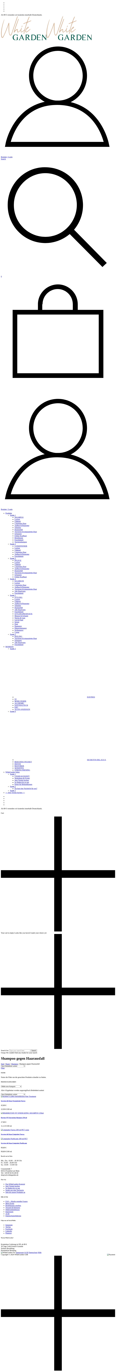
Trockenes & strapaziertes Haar (25, 532)
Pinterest (8, 1233)
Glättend (17, 521)
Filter (3, 1068)
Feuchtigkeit (18, 540)
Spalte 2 (13, 544)
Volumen (17, 528)
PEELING (18, 636)
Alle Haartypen (19, 591)
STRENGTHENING (22, 770)
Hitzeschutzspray (20, 628)
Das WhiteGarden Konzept (15, 1184)
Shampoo (14, 1064)
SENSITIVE (19, 768)
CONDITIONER (20, 546)
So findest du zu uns (21, 782)
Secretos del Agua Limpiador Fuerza (12, 1134)
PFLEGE (17, 560)
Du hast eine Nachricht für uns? (25, 788)
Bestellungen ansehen (13, 1206)
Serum (16, 622)
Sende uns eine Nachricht (14, 1190)
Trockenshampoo (20, 542)
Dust (16, 624)
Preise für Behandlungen (23, 784)
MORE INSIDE (20, 701)
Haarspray (18, 626)
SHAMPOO (19, 517)
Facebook (8, 1229)
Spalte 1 (13, 515)
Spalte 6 (13, 711)
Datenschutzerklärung (13, 1216)
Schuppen (18, 534)
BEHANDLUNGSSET (23, 762)
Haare (8, 1064)
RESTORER (19, 766)
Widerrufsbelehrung (12, 1210)
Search (33, 1050)
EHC (16, 707)
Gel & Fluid (18, 620)
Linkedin (8, 1231)
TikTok (8, 1227)
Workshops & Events (22, 778)
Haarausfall (18, 530)
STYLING (18, 597)
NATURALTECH (21, 705)
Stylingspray (18, 630)
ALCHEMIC (19, 703)
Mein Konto (9, 1203)
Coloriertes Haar (20, 523)
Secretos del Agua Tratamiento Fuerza (13, 1101)
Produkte (8, 513)
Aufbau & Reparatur (21, 526)
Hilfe (39, 1253)
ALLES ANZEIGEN (22, 709)
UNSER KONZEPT (22, 776)
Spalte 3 (13, 558)
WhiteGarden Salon (12, 772)
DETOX (17, 764)
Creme (16, 632)
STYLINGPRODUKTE (23, 614)
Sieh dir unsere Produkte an (15, 1192)
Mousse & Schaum (21, 616)
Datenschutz (33, 1253)
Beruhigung (18, 538)
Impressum (9, 1212)
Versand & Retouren (12, 1208)
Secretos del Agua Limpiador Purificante (14, 1143)
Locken (17, 519)
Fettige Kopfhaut (20, 536)
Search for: (5, 1050)
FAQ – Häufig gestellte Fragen (16, 1201)
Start (2, 1064)
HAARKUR (19, 581)
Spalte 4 (13, 579)
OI (15, 699)
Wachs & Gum (19, 618)
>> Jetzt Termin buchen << (15, 793)
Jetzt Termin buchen (21, 780)
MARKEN (9, 647)
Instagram (8, 1225)
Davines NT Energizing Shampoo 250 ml (14, 1117)
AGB (7, 1214)
